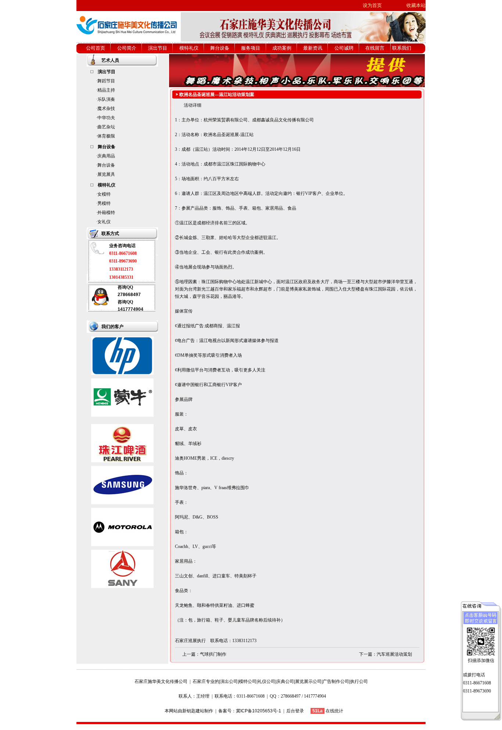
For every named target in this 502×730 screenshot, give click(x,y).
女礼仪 (104, 221)
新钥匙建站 (193, 710)
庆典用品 (106, 156)
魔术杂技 (106, 108)
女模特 (104, 194)
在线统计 (334, 710)
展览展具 (106, 174)
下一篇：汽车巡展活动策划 (385, 654)
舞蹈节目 (106, 80)
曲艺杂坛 (106, 126)
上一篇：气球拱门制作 (204, 654)
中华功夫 (106, 117)
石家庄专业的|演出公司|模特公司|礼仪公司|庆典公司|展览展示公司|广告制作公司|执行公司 (280, 681)
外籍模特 (106, 212)
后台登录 (295, 710)
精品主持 (106, 90)
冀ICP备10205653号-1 (258, 710)
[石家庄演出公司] (127, 40)
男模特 (104, 203)
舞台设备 (106, 165)
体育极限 (106, 136)
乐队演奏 (106, 99)
